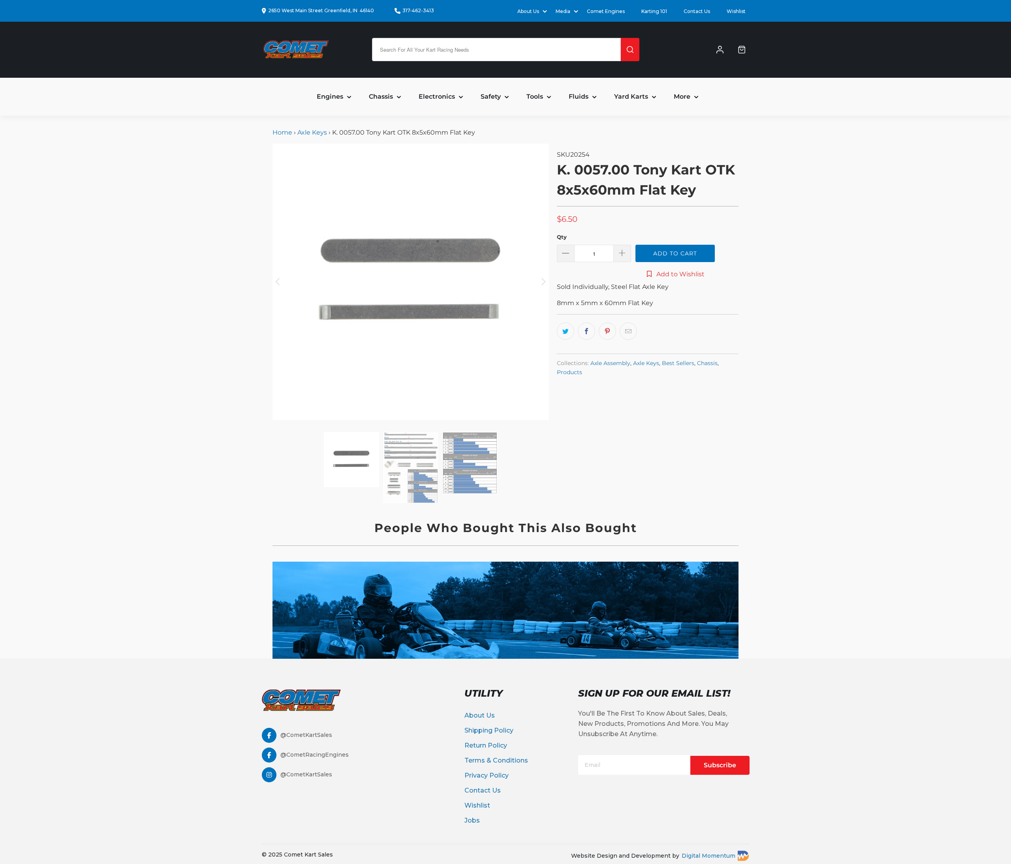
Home (283, 132)
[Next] (543, 282)
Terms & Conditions (496, 760)
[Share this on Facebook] (586, 331)
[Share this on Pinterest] (607, 331)
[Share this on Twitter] (565, 331)
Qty (562, 237)
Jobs (472, 820)
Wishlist (736, 11)
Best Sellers (678, 363)
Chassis (707, 363)
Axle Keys (312, 132)
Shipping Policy (488, 730)
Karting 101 (654, 11)
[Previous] (278, 282)
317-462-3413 (418, 10)
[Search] (630, 49)
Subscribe (720, 765)
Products (569, 372)
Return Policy (485, 745)
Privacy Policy (486, 775)
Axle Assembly (610, 363)
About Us (479, 715)
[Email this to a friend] (628, 331)
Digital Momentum (708, 855)
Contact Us (697, 11)
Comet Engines (606, 11)
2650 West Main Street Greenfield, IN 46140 (321, 10)
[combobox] (496, 49)
